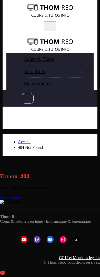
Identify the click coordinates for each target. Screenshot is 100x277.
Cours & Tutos (39, 59)
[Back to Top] (2, 273)
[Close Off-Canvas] (9, 35)
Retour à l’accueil (14, 197)
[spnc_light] (10, 116)
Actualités (34, 71)
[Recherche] (28, 98)
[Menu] (50, 26)
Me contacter (37, 83)
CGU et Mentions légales (79, 257)
